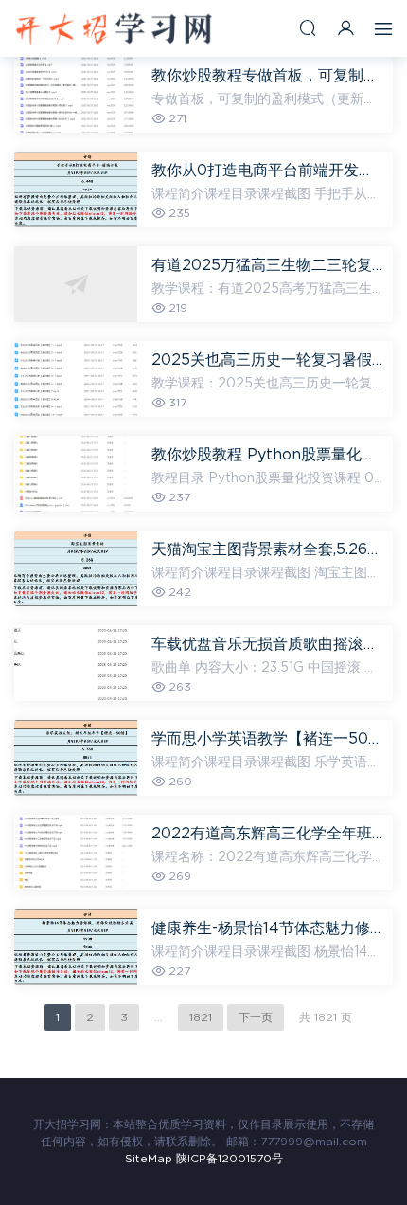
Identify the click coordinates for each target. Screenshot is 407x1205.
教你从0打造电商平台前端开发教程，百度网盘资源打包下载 (267, 170)
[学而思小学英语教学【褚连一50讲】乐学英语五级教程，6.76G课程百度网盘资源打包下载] (75, 758)
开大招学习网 (113, 28)
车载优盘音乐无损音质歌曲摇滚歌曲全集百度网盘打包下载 (267, 644)
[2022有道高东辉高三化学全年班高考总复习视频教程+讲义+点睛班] (75, 852)
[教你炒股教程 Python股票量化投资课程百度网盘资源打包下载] (75, 474)
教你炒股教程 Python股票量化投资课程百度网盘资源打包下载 (267, 454)
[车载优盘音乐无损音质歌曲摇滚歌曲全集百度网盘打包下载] (75, 663)
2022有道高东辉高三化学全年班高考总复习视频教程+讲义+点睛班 (267, 833)
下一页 (256, 1017)
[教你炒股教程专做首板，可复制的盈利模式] (75, 95)
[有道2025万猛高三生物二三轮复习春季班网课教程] (75, 284)
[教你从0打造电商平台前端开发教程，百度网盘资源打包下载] (75, 189)
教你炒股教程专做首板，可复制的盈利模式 (267, 75)
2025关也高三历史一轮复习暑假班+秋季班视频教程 (267, 360)
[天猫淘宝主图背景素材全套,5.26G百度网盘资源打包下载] (75, 568)
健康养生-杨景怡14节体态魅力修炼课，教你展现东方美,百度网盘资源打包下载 (267, 928)
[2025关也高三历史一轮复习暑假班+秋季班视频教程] (75, 379)
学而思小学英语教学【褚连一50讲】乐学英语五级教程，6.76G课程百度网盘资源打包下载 (267, 738)
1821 (200, 1017)
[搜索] (307, 28)
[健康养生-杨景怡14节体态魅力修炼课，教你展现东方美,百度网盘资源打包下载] (75, 947)
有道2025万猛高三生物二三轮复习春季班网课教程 (267, 265)
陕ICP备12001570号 (229, 1158)
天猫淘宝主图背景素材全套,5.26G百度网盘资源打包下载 (267, 549)
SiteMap (148, 1158)
